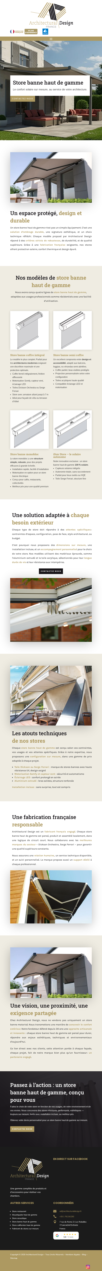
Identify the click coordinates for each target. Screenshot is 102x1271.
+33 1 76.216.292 (67, 1216)
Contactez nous (51, 571)
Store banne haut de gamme (24, 1221)
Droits (52, 1254)
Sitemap (13, 1258)
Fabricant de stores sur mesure (25, 1228)
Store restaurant (19, 1211)
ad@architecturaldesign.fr (71, 1211)
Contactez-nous (22, 98)
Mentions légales (73, 1254)
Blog (84, 1254)
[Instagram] (88, 1267)
